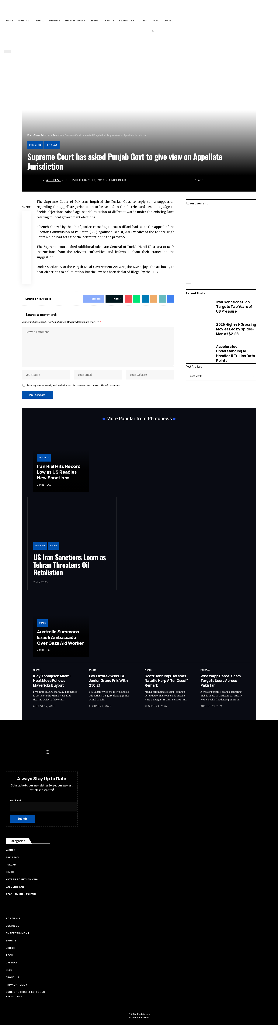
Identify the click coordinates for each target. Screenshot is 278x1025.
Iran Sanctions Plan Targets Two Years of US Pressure (234, 306)
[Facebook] (124, 31)
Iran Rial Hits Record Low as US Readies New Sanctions (59, 472)
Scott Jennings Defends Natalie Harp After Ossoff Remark (166, 681)
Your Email (15, 800)
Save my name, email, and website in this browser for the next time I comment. (73, 385)
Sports (36, 670)
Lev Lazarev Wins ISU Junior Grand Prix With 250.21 (108, 681)
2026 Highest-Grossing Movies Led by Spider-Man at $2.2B (236, 329)
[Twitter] (129, 31)
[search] (138, 43)
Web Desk (53, 180)
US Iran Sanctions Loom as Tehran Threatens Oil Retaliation (69, 564)
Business (44, 457)
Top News (51, 144)
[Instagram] (147, 31)
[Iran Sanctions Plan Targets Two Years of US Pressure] (198, 306)
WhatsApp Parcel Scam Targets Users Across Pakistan (220, 681)
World (53, 545)
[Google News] (141, 31)
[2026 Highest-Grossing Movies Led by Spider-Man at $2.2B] (198, 329)
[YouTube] (135, 31)
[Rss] (152, 31)
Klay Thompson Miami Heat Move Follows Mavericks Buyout (51, 681)
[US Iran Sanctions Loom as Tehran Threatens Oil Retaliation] (72, 526)
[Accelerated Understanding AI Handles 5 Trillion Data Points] (198, 353)
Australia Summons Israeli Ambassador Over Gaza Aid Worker (60, 637)
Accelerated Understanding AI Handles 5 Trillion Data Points (235, 353)
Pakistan (35, 144)
